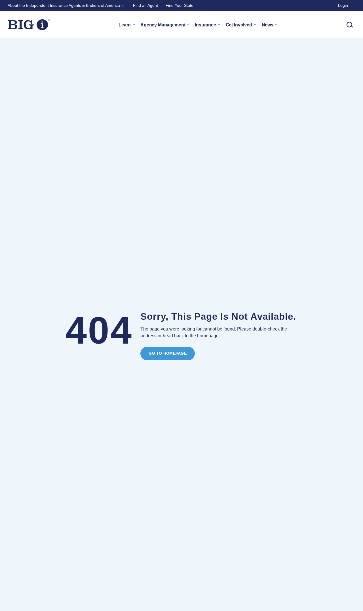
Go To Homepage (167, 353)
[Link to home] (29, 24)
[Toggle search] (349, 24)
